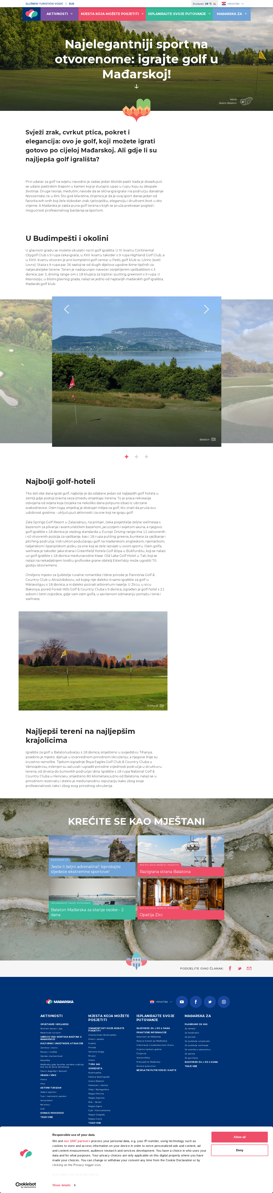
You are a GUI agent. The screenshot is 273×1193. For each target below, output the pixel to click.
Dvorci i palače (96, 1039)
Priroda (92, 1047)
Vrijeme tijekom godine (149, 1049)
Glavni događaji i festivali (53, 1071)
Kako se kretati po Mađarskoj (151, 1041)
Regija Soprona (96, 1098)
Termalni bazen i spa (51, 1028)
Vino (42, 1083)
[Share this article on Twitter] (237, 968)
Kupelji (92, 1043)
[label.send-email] (246, 968)
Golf (42, 1109)
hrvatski (233, 3)
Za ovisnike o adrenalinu (198, 1049)
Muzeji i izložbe (48, 1052)
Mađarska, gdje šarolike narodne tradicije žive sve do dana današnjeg (62, 1065)
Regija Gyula (95, 1119)
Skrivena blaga (96, 1051)
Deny (239, 1150)
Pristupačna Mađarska (148, 1062)
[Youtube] (182, 1002)
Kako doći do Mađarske (148, 1036)
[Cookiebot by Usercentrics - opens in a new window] (25, 1185)
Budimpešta (94, 1072)
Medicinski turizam (50, 1032)
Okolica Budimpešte (99, 1077)
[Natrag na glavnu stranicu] (32, 14)
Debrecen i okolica (98, 1085)
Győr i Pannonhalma (99, 1110)
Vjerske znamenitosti (51, 1056)
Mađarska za (229, 14)
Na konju (45, 1104)
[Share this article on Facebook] (229, 968)
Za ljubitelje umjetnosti (197, 1041)
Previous (66, 309)
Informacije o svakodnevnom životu (155, 1045)
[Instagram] (224, 1002)
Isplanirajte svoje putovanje (177, 14)
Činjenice (141, 1053)
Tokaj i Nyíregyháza (98, 1089)
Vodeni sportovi (48, 1092)
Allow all (240, 1137)
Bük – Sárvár (95, 1102)
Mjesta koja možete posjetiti (110, 14)
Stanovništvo (143, 1057)
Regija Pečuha (96, 1093)
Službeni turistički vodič (44, 3)
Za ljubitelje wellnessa (196, 1045)
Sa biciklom (46, 1100)
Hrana (43, 1079)
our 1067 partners (77, 1141)
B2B (71, 3)
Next (206, 309)
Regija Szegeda (96, 1114)
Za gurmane (191, 1058)
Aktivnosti (57, 14)
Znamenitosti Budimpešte (102, 1035)
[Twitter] (210, 1002)
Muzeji (92, 1056)
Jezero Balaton (96, 1081)
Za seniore (190, 1037)
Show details (61, 1185)
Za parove (190, 1053)
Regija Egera (95, 1106)
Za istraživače (192, 1032)
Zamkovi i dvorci (49, 1047)
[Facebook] (196, 1002)
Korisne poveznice (146, 1066)
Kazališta (45, 1060)
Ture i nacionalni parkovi (53, 1096)
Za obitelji (190, 1028)
